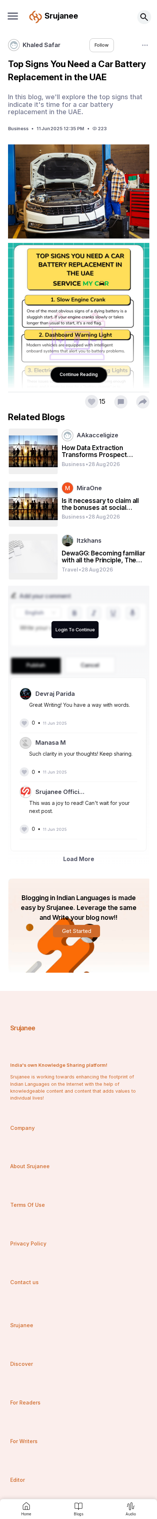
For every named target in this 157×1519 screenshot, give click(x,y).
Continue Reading (79, 374)
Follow (102, 45)
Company (22, 1128)
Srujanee (22, 1028)
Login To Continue (75, 629)
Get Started (76, 930)
